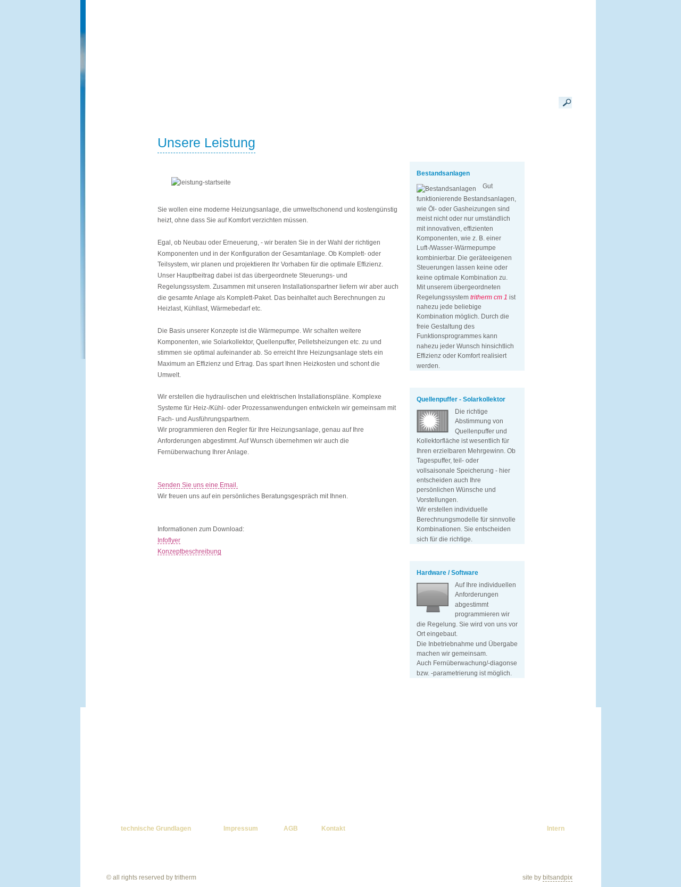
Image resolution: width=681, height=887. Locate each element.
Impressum (240, 828)
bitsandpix (557, 877)
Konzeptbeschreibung (189, 551)
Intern (555, 828)
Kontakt (333, 828)
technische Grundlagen (156, 828)
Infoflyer (168, 540)
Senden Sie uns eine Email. (197, 485)
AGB (291, 828)
